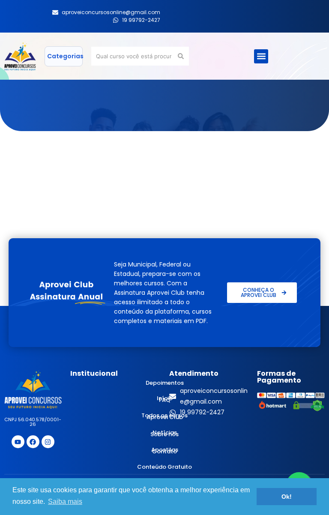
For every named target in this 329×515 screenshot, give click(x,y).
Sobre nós (164, 434)
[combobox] (133, 56)
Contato (164, 451)
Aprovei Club (165, 417)
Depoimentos (165, 383)
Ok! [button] (286, 496)
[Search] (182, 56)
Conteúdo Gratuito (164, 467)
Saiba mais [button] (65, 501)
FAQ (164, 400)
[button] (261, 56)
